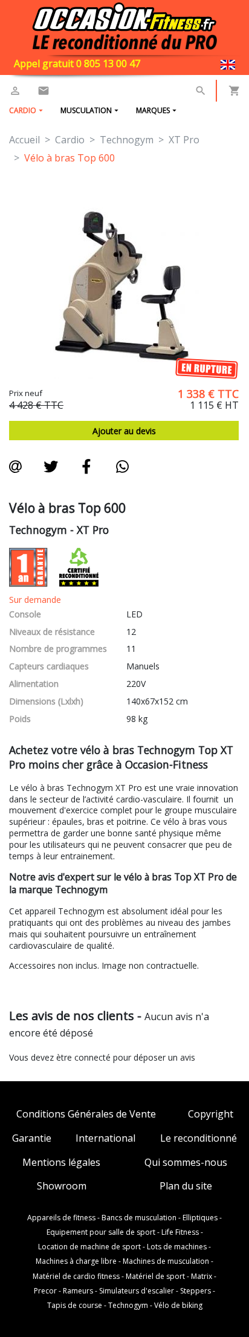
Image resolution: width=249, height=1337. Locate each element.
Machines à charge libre (76, 1261)
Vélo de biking (178, 1305)
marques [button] (153, 110)
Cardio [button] (22, 110)
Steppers (195, 1291)
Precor (45, 1291)
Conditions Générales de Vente (86, 1114)
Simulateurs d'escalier (136, 1291)
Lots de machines (177, 1247)
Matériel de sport (155, 1276)
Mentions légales (61, 1162)
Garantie (31, 1138)
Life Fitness (180, 1232)
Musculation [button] (86, 110)
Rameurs (78, 1291)
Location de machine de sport (89, 1247)
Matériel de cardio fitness (76, 1276)
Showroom (61, 1186)
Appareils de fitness (61, 1218)
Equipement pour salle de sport (101, 1232)
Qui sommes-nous (185, 1162)
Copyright (210, 1114)
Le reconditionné (198, 1138)
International (105, 1138)
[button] (201, 91)
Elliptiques (200, 1218)
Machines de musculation (166, 1261)
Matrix (201, 1276)
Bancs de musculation (139, 1218)
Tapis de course (74, 1305)
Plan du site (186, 1186)
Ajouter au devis (124, 431)
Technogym (128, 1305)
